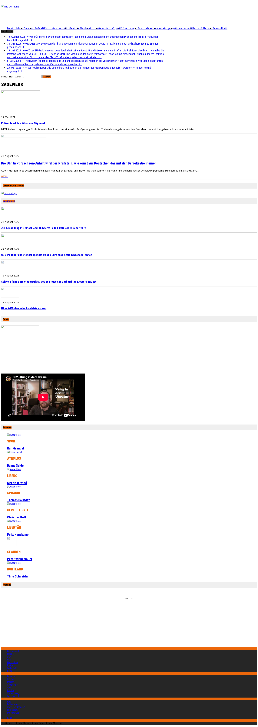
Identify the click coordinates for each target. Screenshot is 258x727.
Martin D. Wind (17, 483)
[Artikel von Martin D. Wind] (14, 469)
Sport (116, 28)
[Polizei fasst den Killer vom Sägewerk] (20, 111)
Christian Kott (16, 517)
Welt (41, 28)
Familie (142, 28)
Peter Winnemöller (19, 559)
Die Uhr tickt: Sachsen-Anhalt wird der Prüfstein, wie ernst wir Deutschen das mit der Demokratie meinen (78, 163)
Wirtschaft (60, 28)
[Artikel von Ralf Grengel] (14, 434)
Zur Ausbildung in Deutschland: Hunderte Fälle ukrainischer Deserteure (43, 228)
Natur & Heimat (202, 28)
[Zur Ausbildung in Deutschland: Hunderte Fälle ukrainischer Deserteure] (10, 216)
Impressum (12, 709)
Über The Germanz (16, 707)
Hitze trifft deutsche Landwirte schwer (23, 308)
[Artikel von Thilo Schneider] (14, 562)
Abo (9, 701)
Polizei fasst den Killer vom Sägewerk (23, 123)
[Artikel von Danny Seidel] (14, 452)
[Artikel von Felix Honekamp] (14, 521)
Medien (152, 28)
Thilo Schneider (18, 576)
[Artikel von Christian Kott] (14, 503)
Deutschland (15, 28)
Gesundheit (220, 28)
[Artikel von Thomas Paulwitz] (14, 486)
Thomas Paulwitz (18, 500)
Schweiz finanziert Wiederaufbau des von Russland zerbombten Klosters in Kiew (48, 281)
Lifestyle (73, 28)
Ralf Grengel (15, 448)
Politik (48, 28)
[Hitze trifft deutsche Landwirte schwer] (10, 296)
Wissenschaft (183, 28)
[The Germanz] (43, 6)
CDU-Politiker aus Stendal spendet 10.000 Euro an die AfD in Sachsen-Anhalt (46, 255)
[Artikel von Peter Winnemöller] (12, 545)
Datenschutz (13, 712)
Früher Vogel (129, 28)
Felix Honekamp (18, 534)
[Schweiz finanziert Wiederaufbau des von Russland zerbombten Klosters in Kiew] (10, 270)
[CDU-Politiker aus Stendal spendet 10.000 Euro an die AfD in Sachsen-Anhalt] (10, 243)
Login (9, 718)
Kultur (94, 28)
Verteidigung (165, 28)
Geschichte (105, 28)
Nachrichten (9, 201)
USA (9, 656)
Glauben (85, 28)
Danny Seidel (15, 465)
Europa (28, 28)
